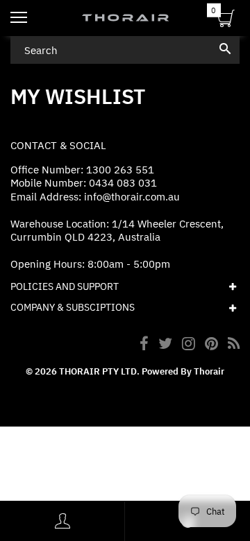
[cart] (226, 20)
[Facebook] (144, 345)
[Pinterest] (211, 345)
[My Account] (62, 521)
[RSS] (234, 345)
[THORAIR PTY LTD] (125, 18)
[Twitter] (165, 345)
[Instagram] (188, 345)
